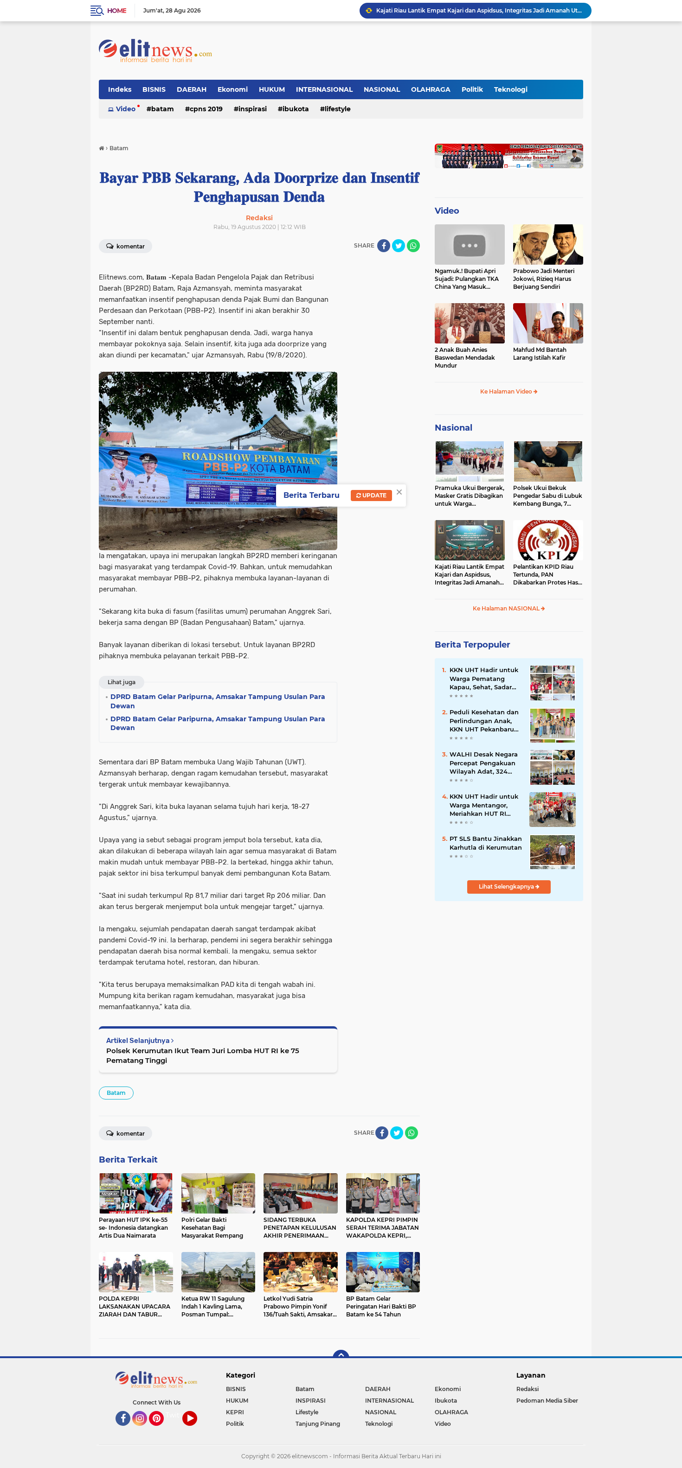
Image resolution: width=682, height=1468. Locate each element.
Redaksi (527, 1388)
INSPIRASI (252, 109)
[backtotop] (341, 1358)
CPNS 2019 (206, 109)
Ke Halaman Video (507, 391)
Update (373, 495)
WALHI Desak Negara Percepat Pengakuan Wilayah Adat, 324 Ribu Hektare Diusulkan (484, 762)
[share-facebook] (383, 245)
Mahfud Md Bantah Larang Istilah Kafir (539, 353)
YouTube (196, 1430)
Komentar (130, 246)
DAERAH (191, 89)
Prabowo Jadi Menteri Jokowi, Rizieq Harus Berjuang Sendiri (543, 278)
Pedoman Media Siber (547, 1400)
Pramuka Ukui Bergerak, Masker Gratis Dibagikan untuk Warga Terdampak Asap (469, 496)
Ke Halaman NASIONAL (507, 608)
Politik (472, 89)
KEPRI (235, 1412)
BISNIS (154, 89)
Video (125, 109)
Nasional (453, 428)
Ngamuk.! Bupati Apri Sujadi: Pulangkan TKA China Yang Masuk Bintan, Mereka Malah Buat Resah (467, 279)
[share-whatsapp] (413, 245)
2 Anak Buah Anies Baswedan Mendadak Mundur (465, 357)
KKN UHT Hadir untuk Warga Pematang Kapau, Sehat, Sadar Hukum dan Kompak (484, 678)
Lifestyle (338, 109)
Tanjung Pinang (318, 1423)
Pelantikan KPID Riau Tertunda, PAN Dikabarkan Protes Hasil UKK (547, 574)
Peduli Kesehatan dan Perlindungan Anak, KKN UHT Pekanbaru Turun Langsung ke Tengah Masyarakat (484, 720)
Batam (162, 109)
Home (116, 10)
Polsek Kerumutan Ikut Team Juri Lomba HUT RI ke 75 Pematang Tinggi (202, 1055)
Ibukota (296, 109)
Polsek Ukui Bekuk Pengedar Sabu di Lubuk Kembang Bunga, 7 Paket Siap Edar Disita (547, 496)
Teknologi (511, 89)
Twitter (177, 1415)
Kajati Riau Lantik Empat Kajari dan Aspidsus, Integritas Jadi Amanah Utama (479, 10)
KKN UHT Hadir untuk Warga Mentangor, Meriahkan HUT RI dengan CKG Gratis (484, 805)
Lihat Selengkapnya (507, 886)
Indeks (119, 89)
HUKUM (272, 89)
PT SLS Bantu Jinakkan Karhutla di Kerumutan (486, 843)
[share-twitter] (398, 245)
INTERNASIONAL (324, 89)
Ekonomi (233, 89)
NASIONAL (382, 89)
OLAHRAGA (430, 89)
